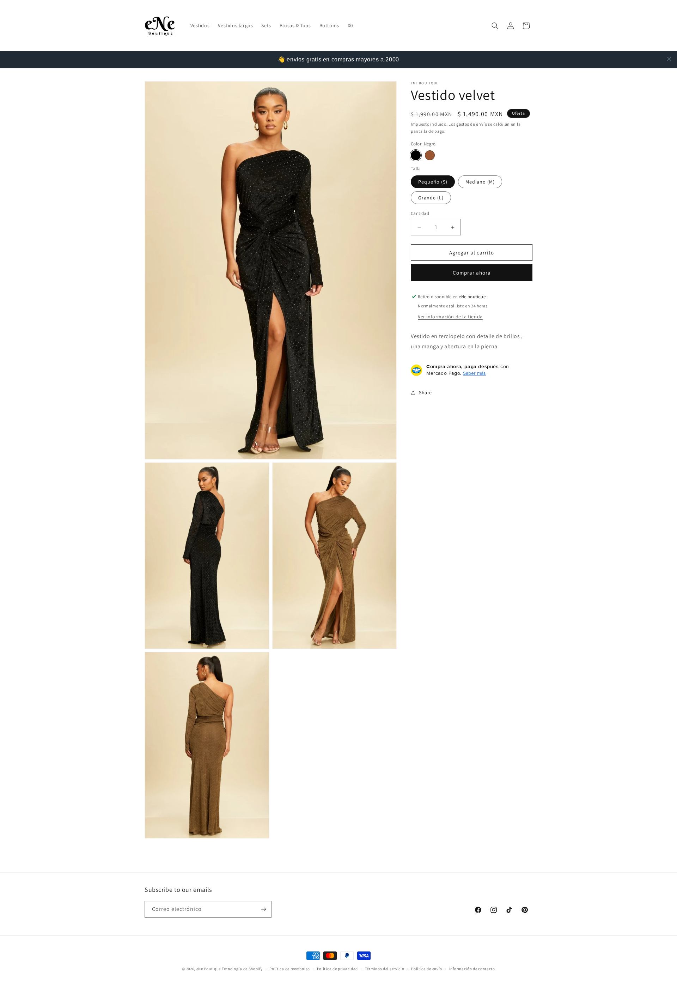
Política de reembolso (289, 968)
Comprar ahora (472, 272)
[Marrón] (430, 155)
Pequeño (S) (432, 182)
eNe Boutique (208, 968)
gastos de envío (471, 124)
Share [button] (425, 392)
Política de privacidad (337, 968)
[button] (495, 26)
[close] (669, 59)
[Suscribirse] (263, 909)
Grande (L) (431, 197)
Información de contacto (472, 968)
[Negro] (416, 155)
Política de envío (426, 968)
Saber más (474, 373)
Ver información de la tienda (450, 316)
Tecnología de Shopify (242, 968)
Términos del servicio (384, 968)
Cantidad (420, 213)
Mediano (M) (480, 182)
